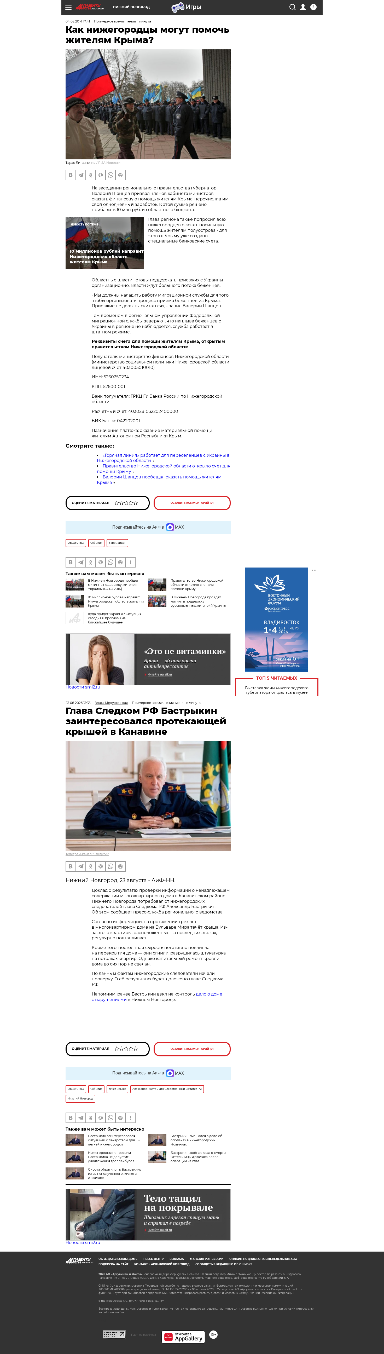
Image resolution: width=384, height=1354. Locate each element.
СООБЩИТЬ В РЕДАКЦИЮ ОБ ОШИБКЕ (223, 1264)
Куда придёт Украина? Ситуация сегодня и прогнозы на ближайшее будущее (114, 618)
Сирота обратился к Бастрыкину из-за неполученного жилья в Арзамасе (115, 1173)
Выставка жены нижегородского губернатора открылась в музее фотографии (277, 692)
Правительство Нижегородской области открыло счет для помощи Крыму (197, 584)
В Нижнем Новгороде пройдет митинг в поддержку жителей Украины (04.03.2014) (113, 584)
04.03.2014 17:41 (78, 21)
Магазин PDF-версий (206, 1259)
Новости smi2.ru (83, 687)
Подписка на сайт (113, 1264)
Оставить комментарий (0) (192, 503)
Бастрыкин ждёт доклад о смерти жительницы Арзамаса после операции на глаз (198, 1157)
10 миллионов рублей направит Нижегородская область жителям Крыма (116, 601)
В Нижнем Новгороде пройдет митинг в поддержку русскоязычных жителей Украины (198, 601)
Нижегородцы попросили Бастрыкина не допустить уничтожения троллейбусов (111, 1157)
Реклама (177, 1259)
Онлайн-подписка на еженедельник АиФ (263, 1259)
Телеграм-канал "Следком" (87, 854)
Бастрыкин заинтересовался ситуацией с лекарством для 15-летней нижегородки (114, 1140)
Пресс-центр (153, 1259)
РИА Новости (109, 163)
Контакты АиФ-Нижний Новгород (161, 1264)
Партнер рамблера (143, 1334)
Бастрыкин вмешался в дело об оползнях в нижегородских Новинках (196, 1140)
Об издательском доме (117, 1259)
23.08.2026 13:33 (78, 703)
